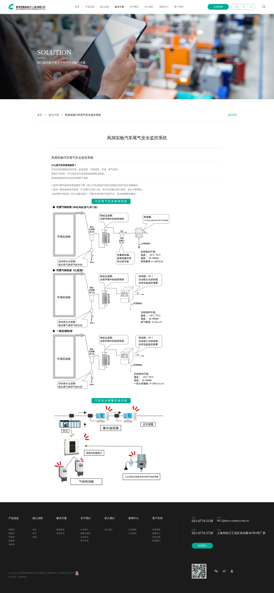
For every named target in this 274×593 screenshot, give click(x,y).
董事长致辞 (85, 533)
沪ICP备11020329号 (66, 573)
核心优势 (104, 7)
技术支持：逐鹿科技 (18, 577)
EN (251, 7)
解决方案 (119, 7)
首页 (77, 7)
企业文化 (84, 537)
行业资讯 (132, 533)
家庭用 (12, 541)
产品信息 (89, 7)
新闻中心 (164, 7)
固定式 (12, 533)
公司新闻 (132, 530)
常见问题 (156, 537)
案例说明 (61, 530)
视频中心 (156, 533)
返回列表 (232, 115)
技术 (35, 533)
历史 (35, 530)
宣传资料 (156, 530)
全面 (35, 537)
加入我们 (149, 7)
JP (244, 7)
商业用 (12, 544)
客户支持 (178, 7)
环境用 (12, 537)
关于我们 (134, 7)
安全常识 (61, 533)
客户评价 (84, 541)
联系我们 (156, 541)
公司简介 (84, 530)
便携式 (12, 530)
